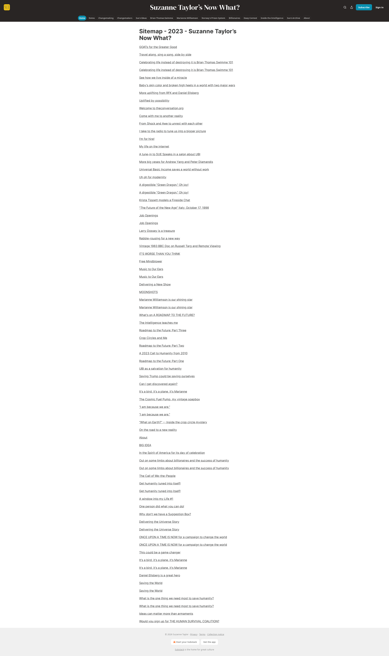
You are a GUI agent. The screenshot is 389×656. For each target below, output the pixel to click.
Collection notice (215, 634)
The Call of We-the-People (157, 476)
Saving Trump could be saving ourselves (167, 376)
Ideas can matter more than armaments (166, 613)
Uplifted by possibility (154, 100)
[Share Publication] (352, 7)
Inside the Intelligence (272, 18)
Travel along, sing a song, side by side (165, 54)
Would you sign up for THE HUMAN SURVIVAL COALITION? (179, 621)
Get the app (209, 642)
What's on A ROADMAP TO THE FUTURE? (167, 315)
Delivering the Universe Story (159, 522)
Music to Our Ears (151, 269)
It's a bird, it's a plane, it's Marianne (163, 391)
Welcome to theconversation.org (161, 108)
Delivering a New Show (155, 284)
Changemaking (106, 18)
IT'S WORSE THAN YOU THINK (159, 254)
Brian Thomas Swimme (161, 18)
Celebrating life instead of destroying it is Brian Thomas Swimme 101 (186, 62)
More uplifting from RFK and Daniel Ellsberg (169, 93)
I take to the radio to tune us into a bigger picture (172, 131)
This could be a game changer (160, 552)
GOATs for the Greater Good (158, 47)
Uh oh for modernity (152, 177)
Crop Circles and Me (153, 338)
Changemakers (124, 18)
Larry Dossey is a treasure (157, 231)
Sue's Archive (293, 18)
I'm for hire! (146, 139)
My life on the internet (154, 146)
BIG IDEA (145, 445)
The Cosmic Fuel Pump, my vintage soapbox (169, 399)
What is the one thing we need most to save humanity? (176, 598)
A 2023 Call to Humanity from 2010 (163, 353)
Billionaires (234, 18)
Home (82, 18)
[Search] (345, 7)
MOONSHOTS (148, 292)
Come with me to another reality (161, 116)
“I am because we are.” (154, 407)
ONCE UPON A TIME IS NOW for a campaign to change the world (183, 537)
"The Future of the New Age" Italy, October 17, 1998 (174, 208)
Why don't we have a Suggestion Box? (165, 514)
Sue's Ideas (141, 18)
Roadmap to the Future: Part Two (161, 345)
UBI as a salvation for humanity (160, 368)
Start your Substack (186, 642)
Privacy (193, 634)
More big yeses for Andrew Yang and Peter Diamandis (176, 162)
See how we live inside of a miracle (163, 77)
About (307, 18)
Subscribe (364, 7)
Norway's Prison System (213, 18)
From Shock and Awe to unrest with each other (171, 123)
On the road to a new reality (158, 430)
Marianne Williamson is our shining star (166, 299)
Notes (92, 18)
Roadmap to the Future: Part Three (162, 330)
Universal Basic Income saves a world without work (174, 169)
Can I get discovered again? (158, 384)
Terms (202, 634)
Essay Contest (250, 18)
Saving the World (150, 583)
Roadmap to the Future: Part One (161, 361)
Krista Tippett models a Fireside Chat (164, 200)
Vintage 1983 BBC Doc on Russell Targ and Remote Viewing (180, 246)
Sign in (380, 7)
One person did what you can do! (161, 506)
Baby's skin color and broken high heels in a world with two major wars (187, 85)
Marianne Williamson (187, 18)
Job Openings (148, 215)
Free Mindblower (150, 261)
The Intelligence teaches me (158, 323)
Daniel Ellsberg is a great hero (159, 575)
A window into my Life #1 (156, 499)
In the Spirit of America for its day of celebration (172, 453)
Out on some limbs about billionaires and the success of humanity (184, 460)
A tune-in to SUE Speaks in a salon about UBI (169, 154)
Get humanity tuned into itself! (160, 483)
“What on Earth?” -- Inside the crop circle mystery (173, 422)
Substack (179, 649)
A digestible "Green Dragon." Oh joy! (163, 185)
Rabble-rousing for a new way (159, 238)
